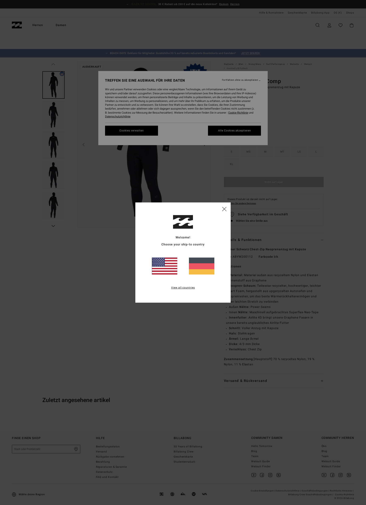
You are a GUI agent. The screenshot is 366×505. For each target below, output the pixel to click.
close (224, 209)
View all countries (183, 287)
